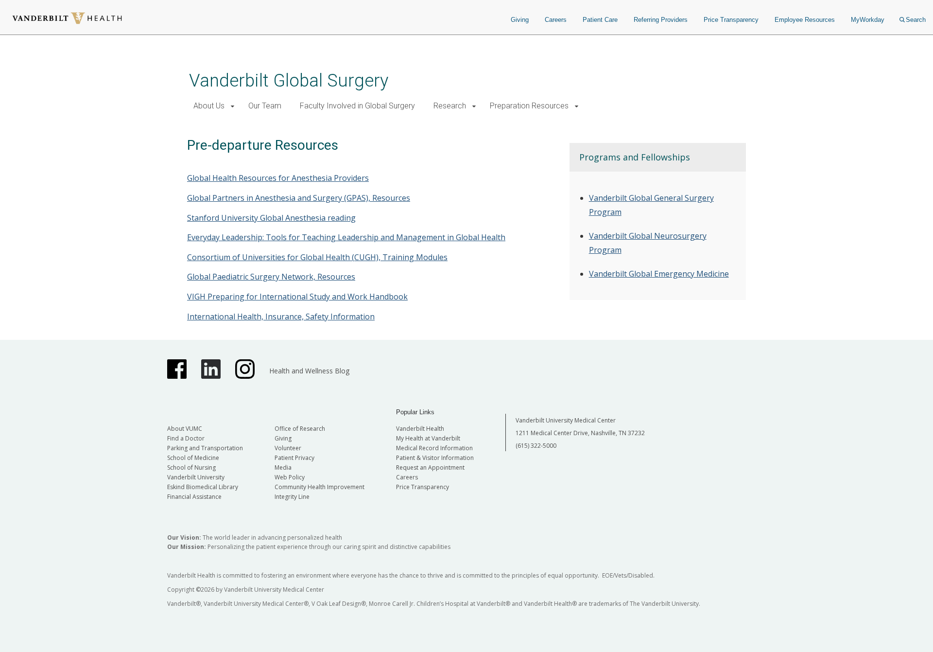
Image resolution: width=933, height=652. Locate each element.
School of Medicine (193, 458)
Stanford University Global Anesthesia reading (271, 217)
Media (283, 467)
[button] (232, 106)
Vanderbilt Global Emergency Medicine (659, 273)
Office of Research (300, 428)
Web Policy (290, 477)
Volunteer (288, 448)
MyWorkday (867, 19)
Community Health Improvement (319, 487)
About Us (209, 105)
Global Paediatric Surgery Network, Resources (271, 276)
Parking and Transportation (205, 448)
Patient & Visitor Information (435, 458)
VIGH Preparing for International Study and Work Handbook (297, 296)
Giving (520, 19)
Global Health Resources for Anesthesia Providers (278, 178)
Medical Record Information (434, 448)
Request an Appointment (430, 467)
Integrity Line (292, 497)
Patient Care (600, 19)
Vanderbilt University (196, 477)
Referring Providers (661, 19)
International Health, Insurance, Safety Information (281, 316)
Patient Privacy (294, 458)
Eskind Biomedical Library (202, 487)
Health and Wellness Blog (309, 370)
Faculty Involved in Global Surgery (357, 105)
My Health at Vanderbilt (428, 438)
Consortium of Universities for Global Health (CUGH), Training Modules (317, 257)
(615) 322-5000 (536, 445)
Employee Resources (805, 19)
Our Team (264, 105)
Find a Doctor (186, 438)
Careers (556, 19)
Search (916, 19)
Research (449, 105)
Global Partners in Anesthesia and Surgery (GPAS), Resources (298, 198)
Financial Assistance (194, 497)
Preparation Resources (529, 105)
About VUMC (184, 428)
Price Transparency (731, 19)
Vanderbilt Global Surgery (288, 80)
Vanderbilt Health (420, 428)
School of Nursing (191, 467)
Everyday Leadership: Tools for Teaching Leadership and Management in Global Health (346, 237)
